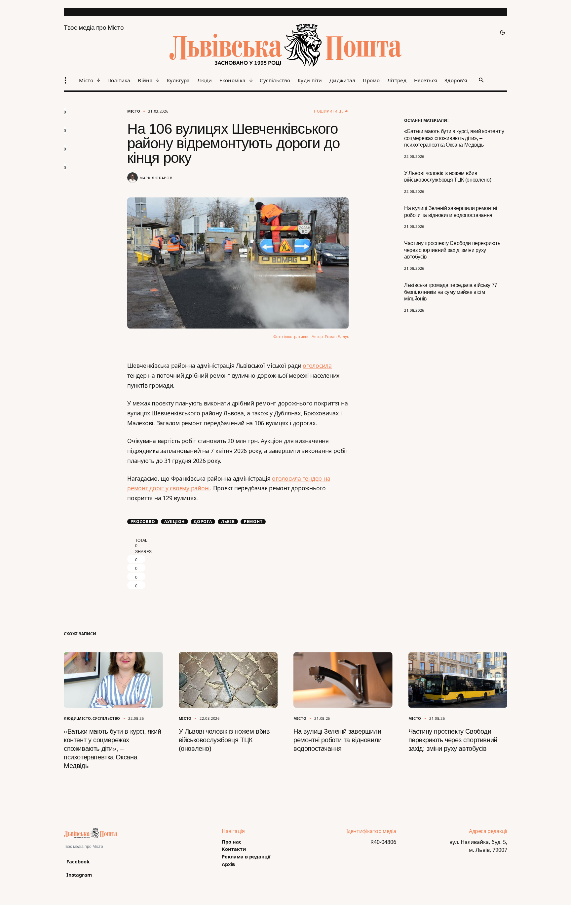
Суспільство (107, 718)
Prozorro (143, 521)
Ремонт (253, 521)
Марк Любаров (155, 178)
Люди (70, 718)
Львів (228, 521)
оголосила (317, 365)
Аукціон (174, 521)
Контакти (234, 849)
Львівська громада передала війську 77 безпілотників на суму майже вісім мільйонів (450, 292)
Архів (228, 864)
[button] (500, 32)
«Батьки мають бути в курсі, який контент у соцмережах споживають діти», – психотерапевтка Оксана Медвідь (454, 138)
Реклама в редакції (246, 856)
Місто (133, 111)
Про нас (232, 841)
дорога (203, 521)
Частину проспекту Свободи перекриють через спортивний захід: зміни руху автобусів (452, 250)
